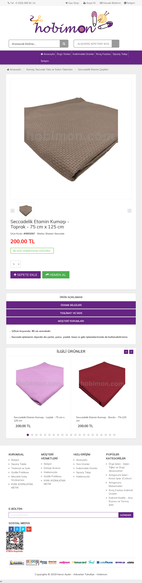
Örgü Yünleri (64, 54)
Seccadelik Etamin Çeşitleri (93, 69)
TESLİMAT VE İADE (71, 313)
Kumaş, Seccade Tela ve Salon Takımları (49, 69)
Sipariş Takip (120, 54)
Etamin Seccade (55, 233)
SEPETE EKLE (26, 275)
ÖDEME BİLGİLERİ (71, 305)
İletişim (130, 3)
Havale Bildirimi (112, 3)
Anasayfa (49, 54)
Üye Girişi (73, 3)
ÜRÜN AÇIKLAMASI (71, 297)
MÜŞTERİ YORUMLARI (71, 321)
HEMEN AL (57, 275)
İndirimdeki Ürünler (83, 54)
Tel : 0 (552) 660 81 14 (22, 3)
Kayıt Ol (90, 3)
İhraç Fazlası (103, 54)
